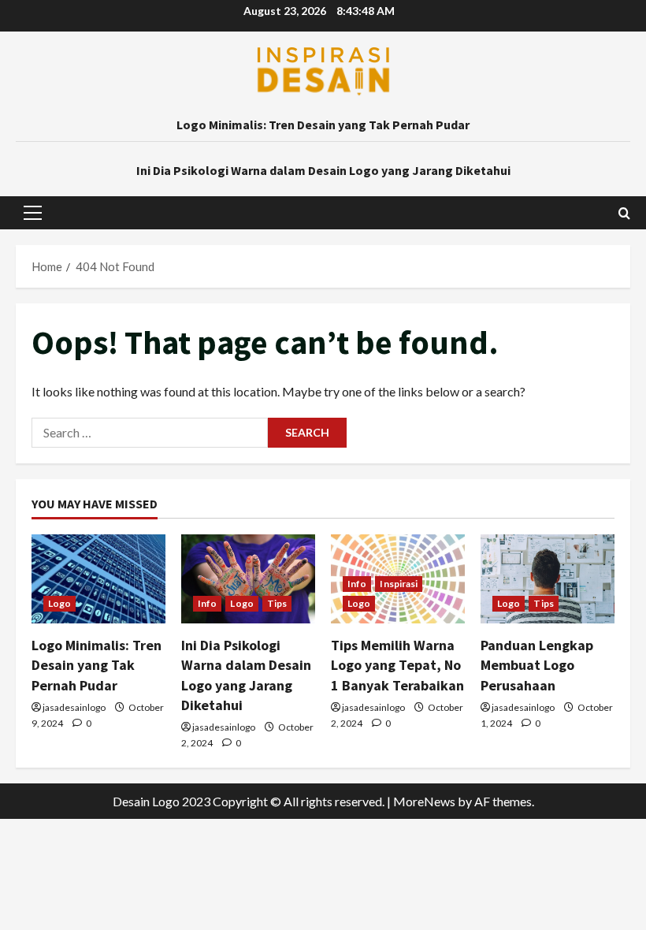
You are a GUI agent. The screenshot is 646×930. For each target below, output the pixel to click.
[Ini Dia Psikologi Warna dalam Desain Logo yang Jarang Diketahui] (248, 578)
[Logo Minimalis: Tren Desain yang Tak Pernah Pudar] (98, 578)
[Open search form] (624, 213)
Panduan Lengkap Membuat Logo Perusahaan (537, 665)
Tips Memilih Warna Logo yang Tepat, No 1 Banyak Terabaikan (397, 665)
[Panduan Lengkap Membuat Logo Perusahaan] (547, 578)
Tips (277, 603)
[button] (33, 212)
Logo (59, 603)
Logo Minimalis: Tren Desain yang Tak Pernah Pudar (323, 124)
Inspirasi (399, 584)
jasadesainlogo (74, 707)
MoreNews (424, 801)
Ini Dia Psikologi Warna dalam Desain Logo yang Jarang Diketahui (323, 170)
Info (207, 603)
